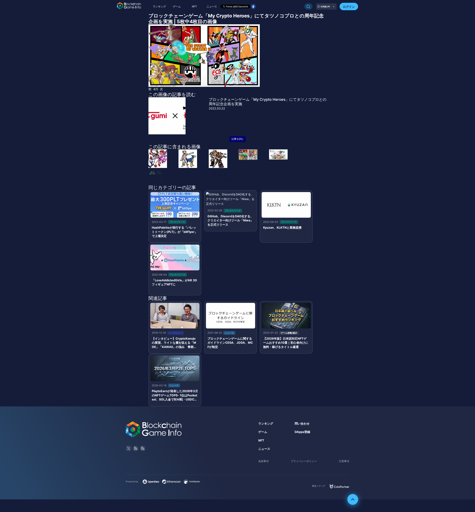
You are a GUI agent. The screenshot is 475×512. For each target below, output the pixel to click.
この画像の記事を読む (172, 94)
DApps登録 (302, 432)
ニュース (264, 449)
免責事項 (263, 461)
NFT (194, 6)
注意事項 (344, 461)
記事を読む (238, 139)
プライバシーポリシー (304, 461)
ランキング (159, 6)
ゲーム (177, 6)
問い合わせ (302, 423)
